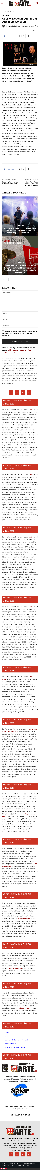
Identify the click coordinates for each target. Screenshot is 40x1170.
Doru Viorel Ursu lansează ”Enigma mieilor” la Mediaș (31, 183)
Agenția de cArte (14, 26)
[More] (28, 36)
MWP (28, 1165)
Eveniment (10, 11)
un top (31, 410)
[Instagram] (17, 392)
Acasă (4, 11)
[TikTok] (23, 392)
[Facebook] (11, 392)
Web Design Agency (18, 1165)
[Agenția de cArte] (4, 26)
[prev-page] (3, 279)
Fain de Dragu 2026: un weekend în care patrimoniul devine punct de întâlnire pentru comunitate (20, 230)
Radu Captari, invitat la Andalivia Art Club (10, 183)
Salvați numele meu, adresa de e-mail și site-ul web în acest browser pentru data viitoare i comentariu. (19, 333)
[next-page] (7, 279)
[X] (29, 392)
